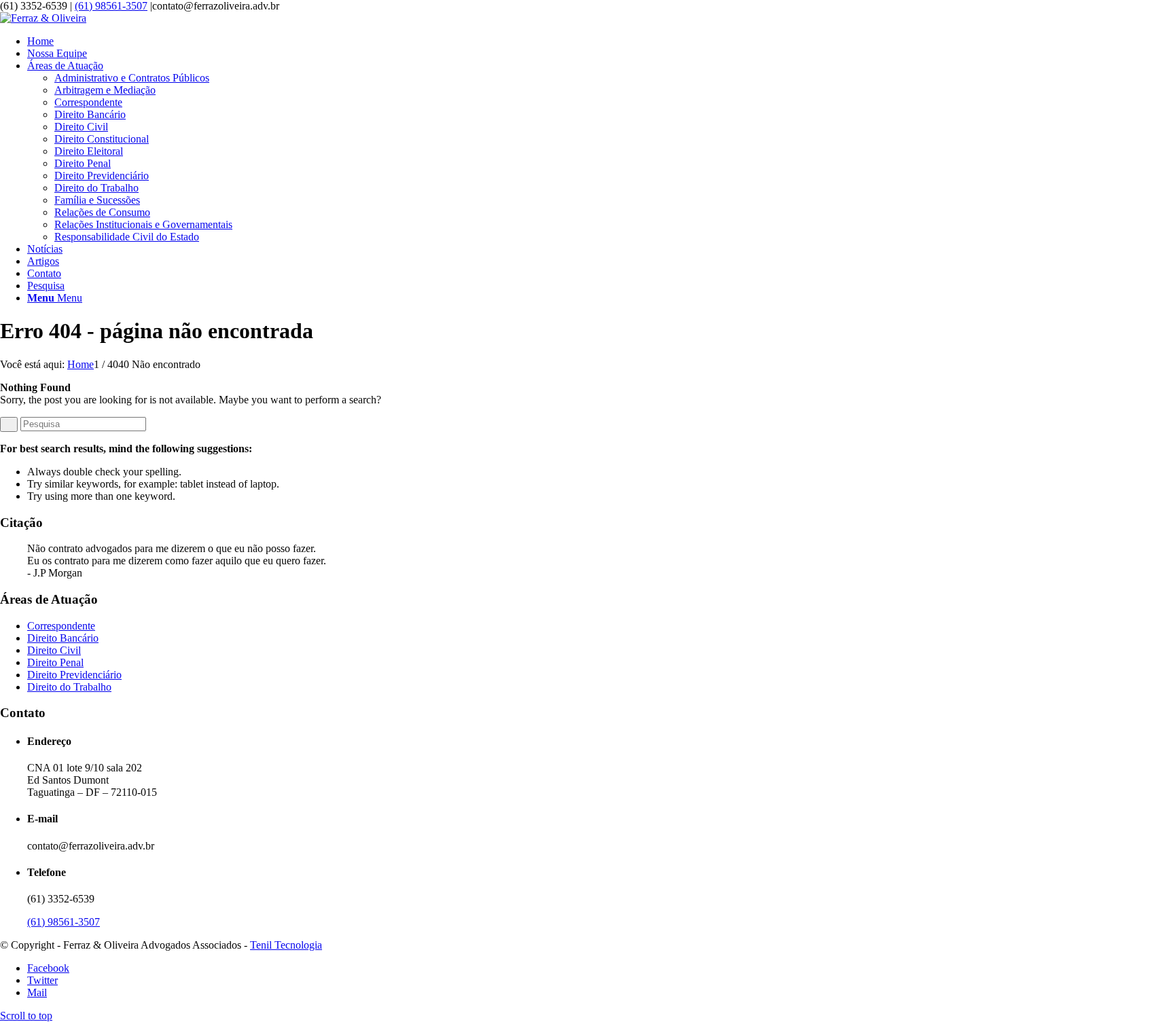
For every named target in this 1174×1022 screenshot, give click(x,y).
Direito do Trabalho (69, 687)
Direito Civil (54, 650)
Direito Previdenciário (74, 674)
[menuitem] (600, 41)
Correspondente (61, 626)
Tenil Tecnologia (286, 945)
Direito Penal (55, 662)
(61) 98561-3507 (111, 6)
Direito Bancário (63, 638)
